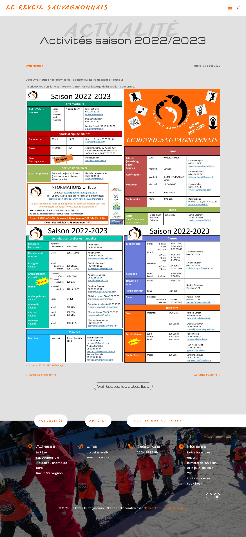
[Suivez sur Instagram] (217, 496)
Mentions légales (175, 508)
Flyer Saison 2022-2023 (38, 365)
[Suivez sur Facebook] (209, 496)
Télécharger (58, 365)
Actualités (51, 420)
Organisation (34, 66)
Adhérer (98, 420)
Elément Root (152, 508)
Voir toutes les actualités (123, 386)
